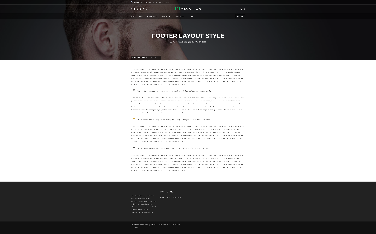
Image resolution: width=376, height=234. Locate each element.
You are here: (139, 57)
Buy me (240, 16)
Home (147, 58)
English (136, 2)
